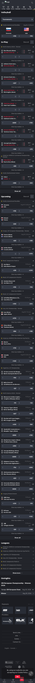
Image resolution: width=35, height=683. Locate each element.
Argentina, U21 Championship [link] (11, 368)
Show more (16, 573)
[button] (17, 47)
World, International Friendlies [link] (11, 201)
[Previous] (2, 30)
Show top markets (16, 60)
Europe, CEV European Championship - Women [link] (16, 231)
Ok (17, 677)
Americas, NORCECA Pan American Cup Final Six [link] (16, 338)
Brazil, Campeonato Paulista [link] (11, 260)
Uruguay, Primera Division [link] (10, 494)
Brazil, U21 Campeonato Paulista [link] (12, 294)
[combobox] (9, 648)
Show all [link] (26, 42)
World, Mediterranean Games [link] (11, 173)
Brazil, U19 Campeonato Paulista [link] (12, 277)
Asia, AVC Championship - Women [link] (12, 308)
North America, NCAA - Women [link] (11, 47)
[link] (9, 3)
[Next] (33, 30)
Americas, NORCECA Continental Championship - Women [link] (16, 156)
